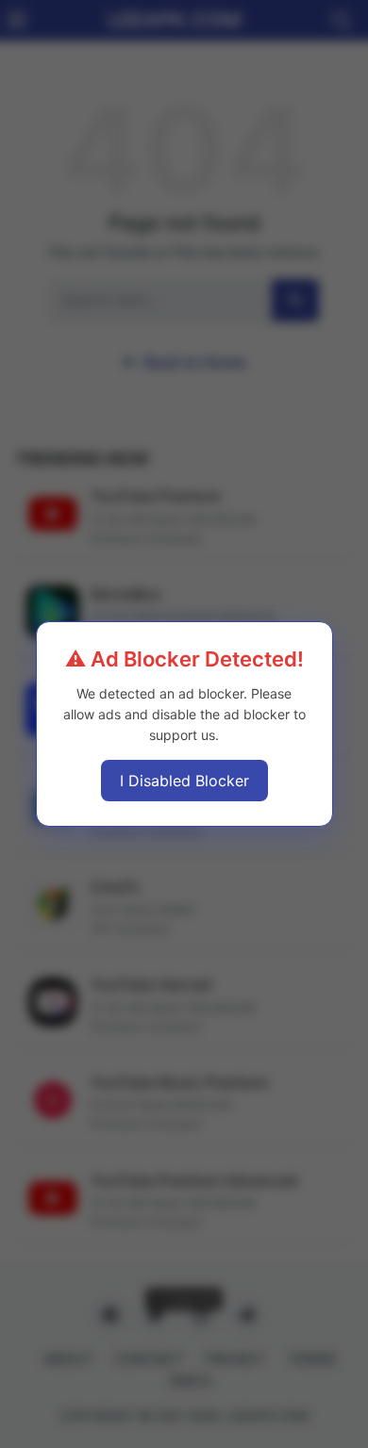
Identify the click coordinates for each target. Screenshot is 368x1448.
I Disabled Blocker (184, 780)
